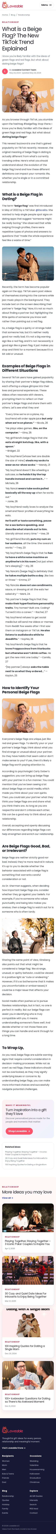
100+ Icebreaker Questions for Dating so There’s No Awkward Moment (27, 1400)
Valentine (34, 1465)
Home (5, 15)
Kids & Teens (8, 1473)
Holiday (5, 1504)
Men (4, 1469)
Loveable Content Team (24, 70)
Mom (4, 1465)
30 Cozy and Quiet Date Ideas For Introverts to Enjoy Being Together (26, 1159)
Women (6, 1461)
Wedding (34, 1461)
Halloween (35, 1473)
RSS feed (34, 1508)
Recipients (8, 1456)
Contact (33, 1513)
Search (33, 1504)
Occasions (36, 1456)
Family (5, 1508)
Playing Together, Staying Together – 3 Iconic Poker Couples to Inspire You (26, 1153)
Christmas (35, 1482)
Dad (4, 1482)
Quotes (5, 1500)
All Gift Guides (36, 1496)
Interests (34, 1500)
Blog (13, 15)
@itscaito (41, 210)
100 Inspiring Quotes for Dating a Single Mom (26, 1164)
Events (5, 1513)
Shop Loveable (19, 1131)
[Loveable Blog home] (12, 5)
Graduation (35, 1478)
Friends (5, 1478)
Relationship (24, 15)
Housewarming (37, 1469)
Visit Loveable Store (14, 1448)
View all (7, 1197)
